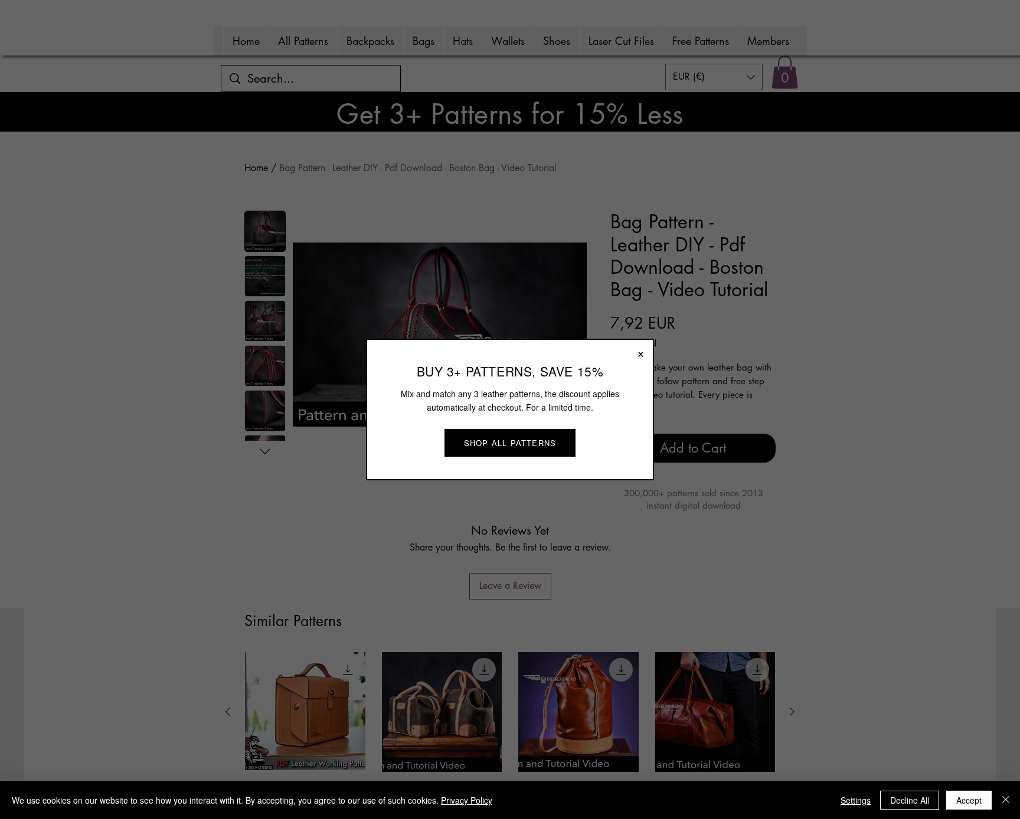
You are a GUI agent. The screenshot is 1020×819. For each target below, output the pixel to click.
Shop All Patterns (510, 442)
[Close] (1006, 800)
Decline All (909, 800)
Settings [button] (856, 800)
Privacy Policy (466, 800)
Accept (969, 800)
